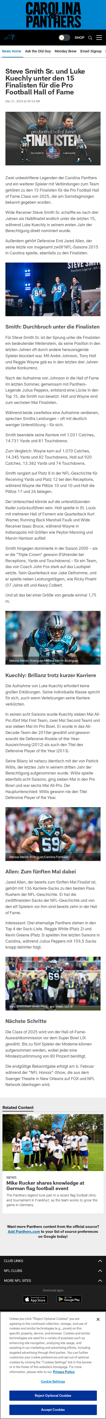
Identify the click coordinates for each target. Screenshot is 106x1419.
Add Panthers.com (24, 1231)
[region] (53, 1365)
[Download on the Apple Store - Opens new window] (35, 1300)
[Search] (90, 37)
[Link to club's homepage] (10, 36)
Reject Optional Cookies (53, 1395)
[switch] (64, 37)
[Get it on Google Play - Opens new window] (69, 1302)
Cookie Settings (53, 1381)
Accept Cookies (53, 1410)
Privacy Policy (64, 1372)
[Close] (98, 1319)
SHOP (79, 37)
